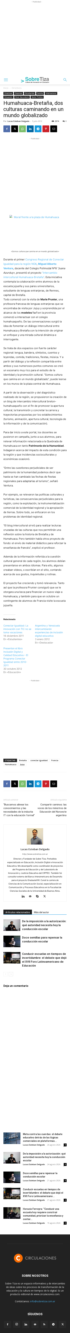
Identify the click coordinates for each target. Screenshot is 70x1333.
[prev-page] (5, 974)
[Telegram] (38, 128)
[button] (5, 79)
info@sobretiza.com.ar (42, 1301)
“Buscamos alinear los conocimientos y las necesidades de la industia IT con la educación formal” (19, 810)
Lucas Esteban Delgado (18, 121)
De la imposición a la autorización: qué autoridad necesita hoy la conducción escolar (44, 925)
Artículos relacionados (17, 912)
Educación (8, 97)
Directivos (16, 88)
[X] (14, 128)
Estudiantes (29, 93)
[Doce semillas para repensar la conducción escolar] (11, 941)
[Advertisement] (35, 39)
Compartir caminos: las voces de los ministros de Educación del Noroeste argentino (52, 810)
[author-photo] (35, 844)
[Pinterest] (45, 128)
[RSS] (44, 1324)
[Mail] (31, 897)
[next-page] (11, 974)
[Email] (53, 128)
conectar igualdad (39, 760)
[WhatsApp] (22, 128)
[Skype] (38, 897)
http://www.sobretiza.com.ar (35, 854)
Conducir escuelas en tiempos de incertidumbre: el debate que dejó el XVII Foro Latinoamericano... (43, 1193)
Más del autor (41, 912)
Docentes (18, 93)
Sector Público (37, 97)
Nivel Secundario (22, 97)
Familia (40, 93)
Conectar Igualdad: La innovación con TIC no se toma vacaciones (17, 629)
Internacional (51, 93)
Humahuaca (10, 764)
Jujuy (22, 764)
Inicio (5, 88)
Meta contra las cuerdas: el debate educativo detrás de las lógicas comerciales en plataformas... (42, 1137)
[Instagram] (16, 1324)
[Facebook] (6, 128)
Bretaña (23, 760)
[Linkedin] (30, 128)
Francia (54, 760)
